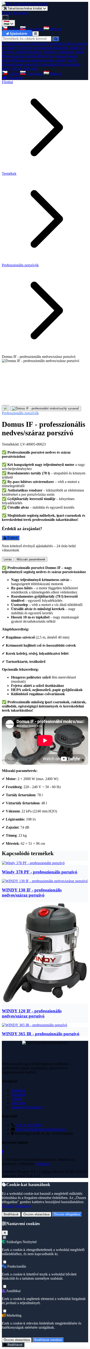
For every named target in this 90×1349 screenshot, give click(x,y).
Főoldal (7, 82)
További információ (16, 1206)
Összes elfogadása (67, 1214)
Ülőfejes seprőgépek (34, 48)
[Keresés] (5, 17)
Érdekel (12, 538)
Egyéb (72, 60)
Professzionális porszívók (20, 64)
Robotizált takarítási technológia (25, 44)
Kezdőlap (18, 1090)
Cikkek (7, 13)
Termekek (18, 1095)
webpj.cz (42, 1164)
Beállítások (11, 1214)
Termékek (9, 173)
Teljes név (10, 578)
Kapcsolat (20, 13)
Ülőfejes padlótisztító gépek (63, 52)
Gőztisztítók (48, 64)
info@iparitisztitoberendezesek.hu (40, 1129)
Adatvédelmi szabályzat (49, 669)
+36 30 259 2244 (28, 1125)
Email (7, 583)
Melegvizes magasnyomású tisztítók (40, 60)
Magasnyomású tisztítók (19, 56)
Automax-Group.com (26, 1107)
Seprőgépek (58, 44)
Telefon (9, 587)
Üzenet (8, 648)
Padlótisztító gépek (64, 48)
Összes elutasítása (36, 1214)
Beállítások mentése (48, 1340)
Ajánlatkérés (18, 33)
